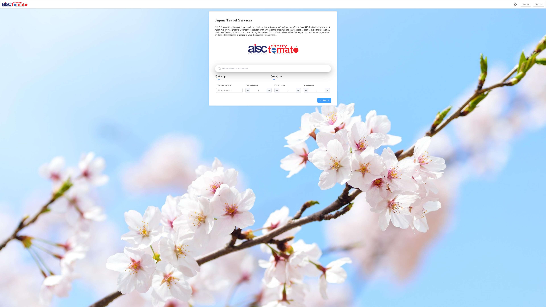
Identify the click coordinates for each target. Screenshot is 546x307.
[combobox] (229, 90)
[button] (515, 4)
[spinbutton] (258, 90)
